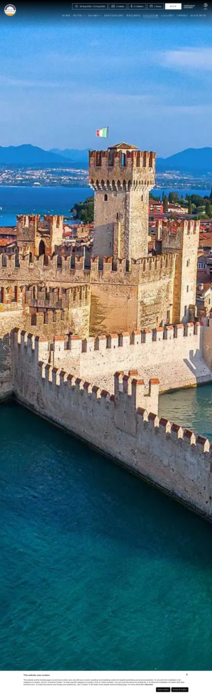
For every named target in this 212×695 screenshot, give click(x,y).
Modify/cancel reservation (189, 6)
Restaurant (113, 15)
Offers (182, 15)
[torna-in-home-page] (10, 10)
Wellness (133, 15)
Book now (198, 15)
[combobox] (120, 6)
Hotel (78, 15)
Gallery (167, 15)
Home (66, 15)
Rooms (93, 15)
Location (150, 15)
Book (173, 6)
